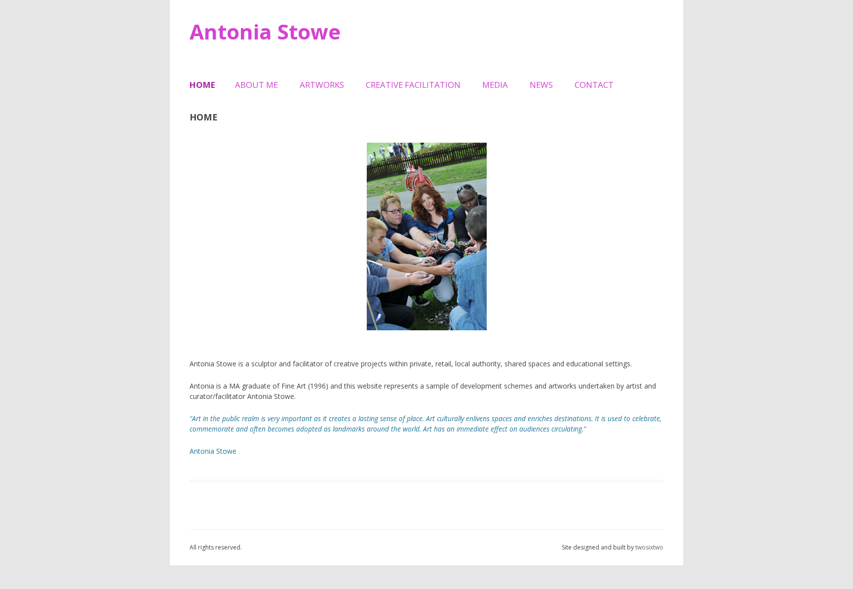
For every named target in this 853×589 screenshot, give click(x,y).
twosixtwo (649, 547)
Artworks (322, 84)
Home (202, 84)
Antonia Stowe (265, 31)
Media (495, 84)
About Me (256, 84)
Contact (594, 84)
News (541, 84)
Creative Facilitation (413, 84)
